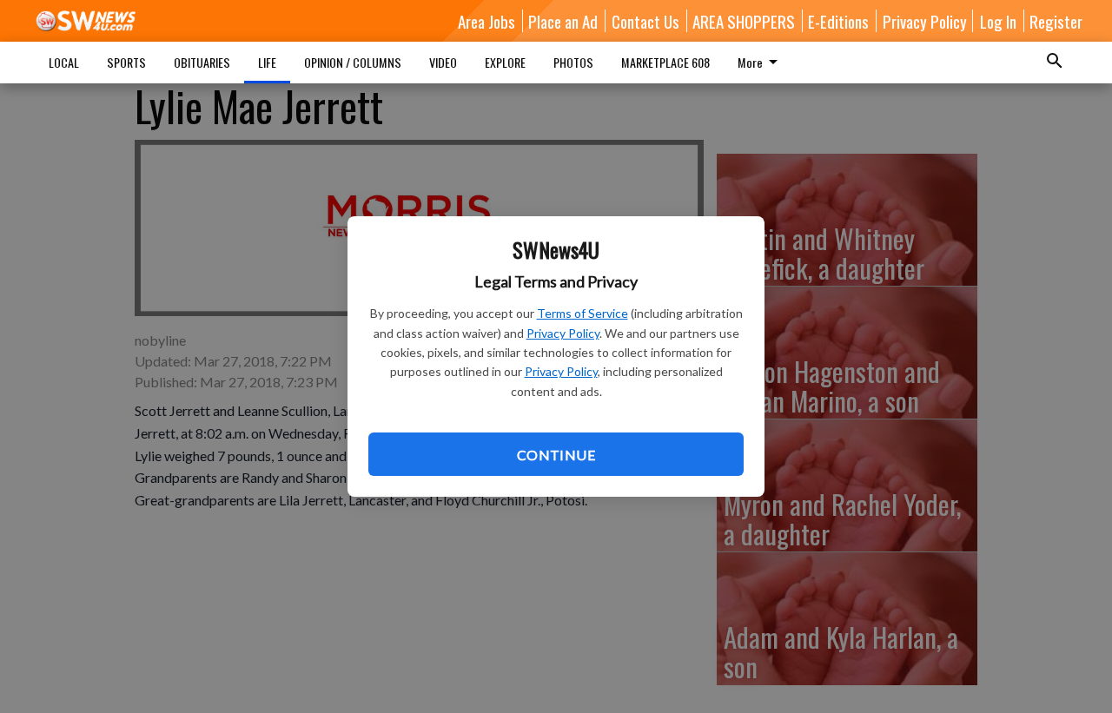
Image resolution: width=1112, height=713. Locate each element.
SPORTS (126, 62)
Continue (556, 454)
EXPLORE (505, 62)
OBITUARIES (202, 62)
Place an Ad (563, 21)
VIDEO (443, 62)
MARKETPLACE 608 (665, 62)
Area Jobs (486, 21)
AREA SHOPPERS (743, 21)
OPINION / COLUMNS (352, 62)
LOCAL (64, 62)
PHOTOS (573, 62)
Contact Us (645, 21)
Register (1055, 21)
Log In (998, 21)
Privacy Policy (562, 333)
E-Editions (838, 21)
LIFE (267, 62)
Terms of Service (582, 313)
